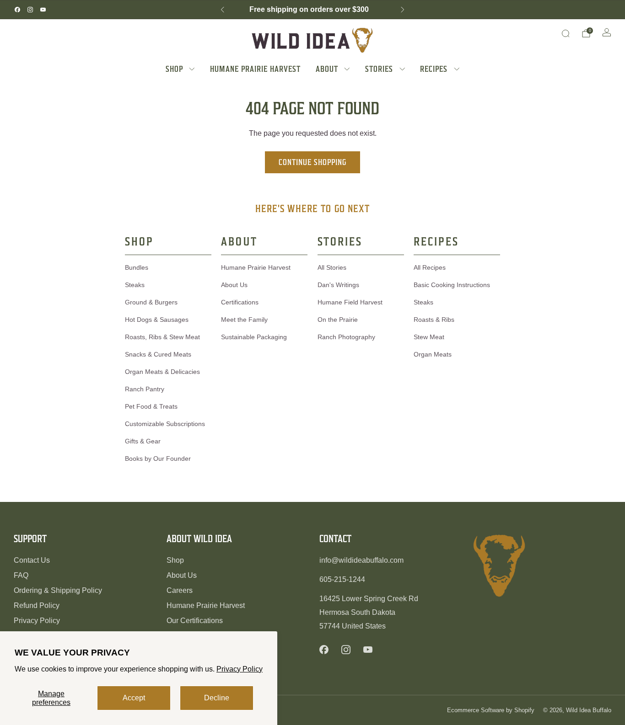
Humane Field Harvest (350, 302)
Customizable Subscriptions (165, 423)
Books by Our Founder (158, 458)
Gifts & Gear (143, 441)
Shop (175, 560)
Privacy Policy (239, 669)
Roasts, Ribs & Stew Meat (162, 337)
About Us (234, 284)
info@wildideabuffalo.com (361, 560)
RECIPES (433, 68)
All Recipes (430, 267)
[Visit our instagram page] (30, 9)
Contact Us (32, 560)
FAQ (21, 575)
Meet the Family (244, 319)
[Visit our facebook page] (17, 9)
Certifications (240, 302)
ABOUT (327, 68)
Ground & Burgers (151, 302)
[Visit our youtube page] (43, 9)
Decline (216, 698)
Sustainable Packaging (254, 337)
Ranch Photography (346, 337)
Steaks (135, 284)
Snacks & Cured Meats (158, 354)
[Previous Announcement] (222, 10)
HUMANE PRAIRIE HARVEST (255, 68)
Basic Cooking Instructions (452, 284)
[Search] (565, 33)
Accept (134, 698)
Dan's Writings (338, 284)
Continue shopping (312, 162)
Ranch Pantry (144, 389)
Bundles (136, 267)
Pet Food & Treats (151, 406)
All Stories (332, 267)
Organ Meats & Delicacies (162, 371)
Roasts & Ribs (434, 319)
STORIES (379, 68)
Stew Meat (429, 337)
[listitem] (312, 9)
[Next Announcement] (403, 10)
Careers (180, 590)
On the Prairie (338, 319)
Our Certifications (195, 620)
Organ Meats (433, 354)
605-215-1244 (342, 579)
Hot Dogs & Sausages (157, 319)
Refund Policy (36, 605)
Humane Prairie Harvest (256, 267)
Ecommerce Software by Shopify (490, 710)
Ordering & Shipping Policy (58, 590)
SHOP (174, 68)
